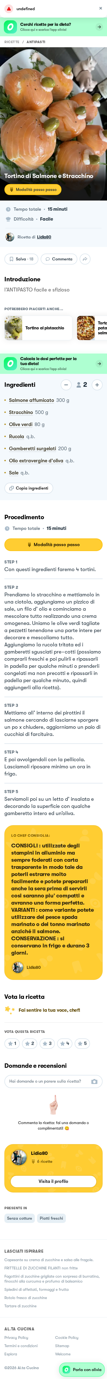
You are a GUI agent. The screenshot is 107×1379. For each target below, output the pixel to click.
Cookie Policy (66, 1337)
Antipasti (36, 42)
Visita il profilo (53, 1181)
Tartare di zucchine (20, 1306)
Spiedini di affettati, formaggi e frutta (36, 1289)
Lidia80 (44, 237)
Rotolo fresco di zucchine (25, 1297)
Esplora (10, 1354)
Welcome (63, 1354)
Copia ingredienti (32, 488)
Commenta (62, 259)
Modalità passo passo (36, 189)
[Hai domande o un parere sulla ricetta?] (48, 1081)
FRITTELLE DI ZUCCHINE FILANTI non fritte (41, 1268)
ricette (11, 42)
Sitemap (62, 1346)
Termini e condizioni (21, 1346)
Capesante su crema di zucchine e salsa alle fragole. (49, 1260)
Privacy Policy (16, 1337)
